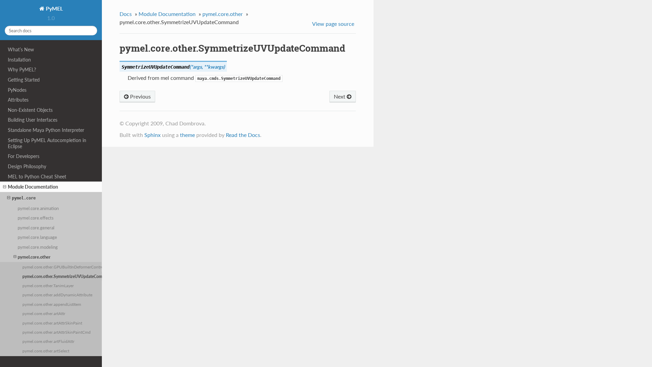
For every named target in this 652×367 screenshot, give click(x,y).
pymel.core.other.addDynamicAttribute (57, 294)
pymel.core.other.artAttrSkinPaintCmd (56, 332)
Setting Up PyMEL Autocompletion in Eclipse (47, 143)
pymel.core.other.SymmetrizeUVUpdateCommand (62, 276)
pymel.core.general (36, 227)
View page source (333, 23)
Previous (140, 96)
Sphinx (152, 135)
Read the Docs (243, 135)
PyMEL (53, 8)
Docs (126, 14)
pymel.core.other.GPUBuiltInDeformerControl (62, 266)
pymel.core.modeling (38, 247)
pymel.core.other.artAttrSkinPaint (52, 322)
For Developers (23, 156)
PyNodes (17, 90)
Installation (19, 60)
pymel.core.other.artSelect (45, 350)
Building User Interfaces (32, 120)
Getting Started (24, 80)
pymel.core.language (37, 237)
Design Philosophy (27, 166)
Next (340, 96)
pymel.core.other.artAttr (43, 313)
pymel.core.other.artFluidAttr (48, 341)
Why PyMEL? (22, 69)
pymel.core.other (34, 257)
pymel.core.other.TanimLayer (48, 285)
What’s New (21, 49)
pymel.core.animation (38, 208)
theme (187, 135)
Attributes (18, 100)
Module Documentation (33, 187)
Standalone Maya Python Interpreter (46, 130)
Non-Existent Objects (30, 110)
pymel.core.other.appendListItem (51, 304)
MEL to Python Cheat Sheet (37, 176)
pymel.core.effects (36, 218)
